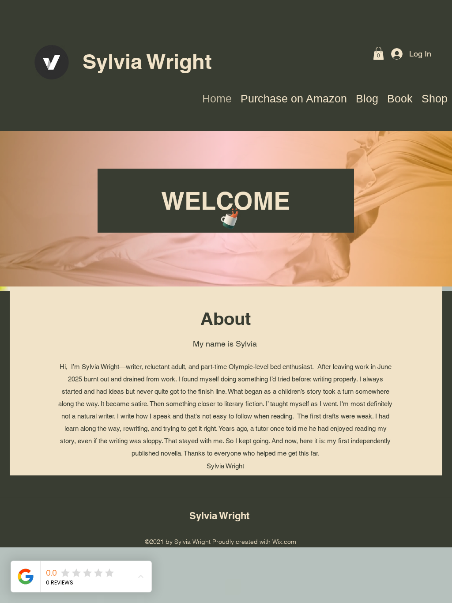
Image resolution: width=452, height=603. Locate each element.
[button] (378, 53)
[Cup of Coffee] (232, 218)
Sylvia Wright (150, 61)
